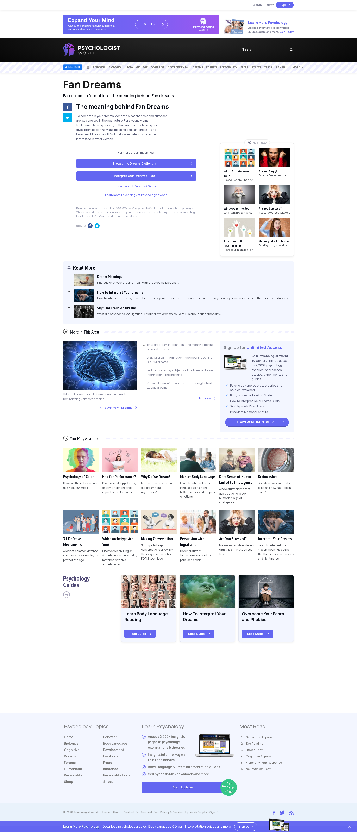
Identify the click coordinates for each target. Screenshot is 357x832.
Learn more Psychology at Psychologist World (136, 195)
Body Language (137, 67)
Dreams (198, 67)
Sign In (257, 5)
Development (113, 750)
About (117, 812)
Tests (268, 67)
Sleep (244, 67)
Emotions (110, 756)
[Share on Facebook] (66, 108)
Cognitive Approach (260, 756)
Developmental (178, 67)
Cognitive (157, 67)
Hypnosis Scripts (196, 812)
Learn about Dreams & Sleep (136, 186)
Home (68, 737)
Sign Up (285, 5)
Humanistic (73, 769)
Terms (149, 812)
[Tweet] (66, 118)
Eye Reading (254, 743)
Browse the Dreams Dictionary (134, 163)
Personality (228, 67)
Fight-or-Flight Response (264, 762)
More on (205, 398)
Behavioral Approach (260, 737)
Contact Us (130, 812)
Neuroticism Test (258, 769)
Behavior (99, 67)
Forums (211, 67)
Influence (110, 769)
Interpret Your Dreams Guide (134, 176)
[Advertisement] (257, 109)
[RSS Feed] (291, 812)
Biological (116, 67)
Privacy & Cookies (171, 812)
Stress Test (254, 750)
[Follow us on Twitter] (282, 812)
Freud (107, 762)
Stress (256, 67)
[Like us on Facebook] (274, 812)
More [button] (295, 67)
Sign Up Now (203, 787)
